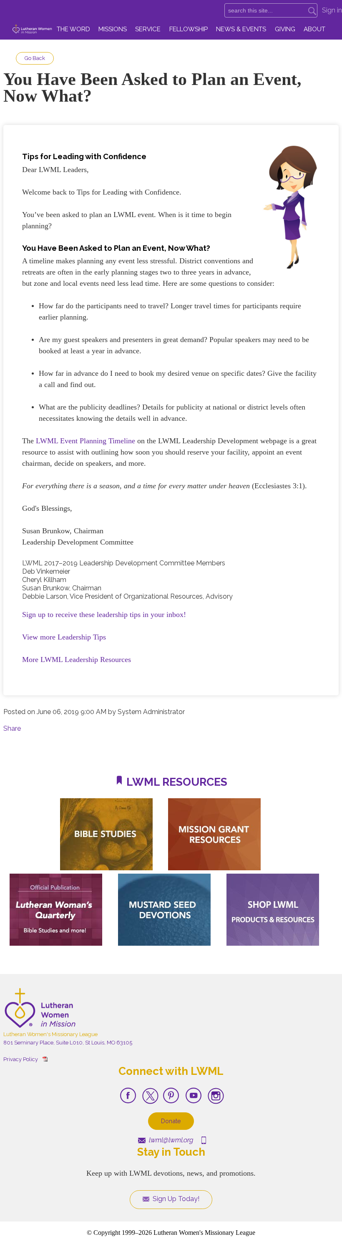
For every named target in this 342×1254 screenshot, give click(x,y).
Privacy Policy (20, 1059)
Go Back (35, 58)
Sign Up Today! (175, 1199)
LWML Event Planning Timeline (85, 441)
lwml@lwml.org (170, 1140)
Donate (171, 1120)
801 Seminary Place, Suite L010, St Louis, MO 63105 (67, 1042)
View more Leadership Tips (64, 637)
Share (12, 728)
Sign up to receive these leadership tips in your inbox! (104, 614)
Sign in (332, 10)
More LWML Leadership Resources (76, 659)
